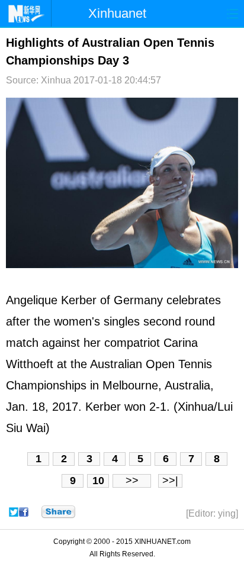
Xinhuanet (117, 13)
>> (132, 481)
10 (98, 481)
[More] (58, 511)
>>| (170, 481)
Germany (138, 300)
